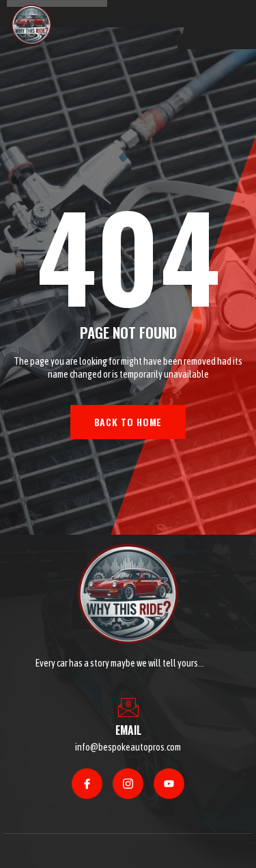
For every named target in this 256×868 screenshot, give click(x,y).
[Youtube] (169, 783)
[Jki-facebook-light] (87, 783)
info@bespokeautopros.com (128, 747)
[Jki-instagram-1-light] (128, 783)
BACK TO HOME (128, 422)
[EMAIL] (128, 707)
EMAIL (128, 730)
